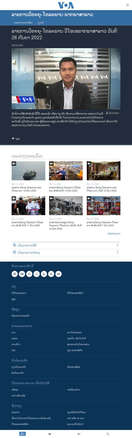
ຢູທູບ (14, 299)
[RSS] (44, 274)
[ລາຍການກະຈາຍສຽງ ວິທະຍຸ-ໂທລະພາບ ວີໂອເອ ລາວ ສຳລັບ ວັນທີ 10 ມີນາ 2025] (66, 205)
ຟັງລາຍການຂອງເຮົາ (21, 315)
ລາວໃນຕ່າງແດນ (74, 332)
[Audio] (79, 434)
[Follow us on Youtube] (22, 274)
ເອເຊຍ (15, 338)
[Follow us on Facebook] (15, 274)
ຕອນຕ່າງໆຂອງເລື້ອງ (23, 23)
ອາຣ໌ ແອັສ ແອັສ (18, 395)
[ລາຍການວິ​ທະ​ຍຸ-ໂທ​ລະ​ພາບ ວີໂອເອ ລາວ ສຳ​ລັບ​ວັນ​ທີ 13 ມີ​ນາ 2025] (66, 170)
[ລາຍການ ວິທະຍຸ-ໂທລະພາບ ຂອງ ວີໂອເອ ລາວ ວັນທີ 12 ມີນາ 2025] (103, 170)
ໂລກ (14, 350)
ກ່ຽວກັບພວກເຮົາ (19, 367)
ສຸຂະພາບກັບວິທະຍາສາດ (78, 344)
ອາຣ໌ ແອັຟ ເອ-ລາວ (75, 418)
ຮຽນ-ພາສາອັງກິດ (75, 350)
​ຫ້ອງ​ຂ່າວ (16, 412)
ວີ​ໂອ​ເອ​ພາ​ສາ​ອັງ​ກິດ (20, 424)
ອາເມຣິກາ (16, 344)
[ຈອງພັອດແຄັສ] (58, 274)
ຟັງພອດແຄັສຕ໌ (73, 367)
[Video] (50, 434)
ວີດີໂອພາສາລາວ (19, 293)
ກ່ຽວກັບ (41, 23)
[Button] (16, 139)
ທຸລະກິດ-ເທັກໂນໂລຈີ (76, 338)
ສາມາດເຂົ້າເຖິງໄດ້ (75, 424)
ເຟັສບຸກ (15, 389)
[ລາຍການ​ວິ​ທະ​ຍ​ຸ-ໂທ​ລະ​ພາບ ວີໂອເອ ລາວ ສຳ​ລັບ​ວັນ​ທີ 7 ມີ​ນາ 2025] (103, 205)
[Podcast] (51, 274)
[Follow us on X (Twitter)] (36, 274)
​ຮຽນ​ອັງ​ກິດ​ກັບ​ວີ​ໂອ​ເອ (76, 412)
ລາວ (14, 332)
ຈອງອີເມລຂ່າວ (73, 389)
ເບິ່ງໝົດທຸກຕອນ (114, 233)
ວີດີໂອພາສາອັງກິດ (75, 293)
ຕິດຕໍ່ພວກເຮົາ (18, 373)
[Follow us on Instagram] (29, 274)
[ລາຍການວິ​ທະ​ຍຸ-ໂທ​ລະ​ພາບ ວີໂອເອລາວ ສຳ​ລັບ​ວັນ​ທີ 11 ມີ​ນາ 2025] (28, 205)
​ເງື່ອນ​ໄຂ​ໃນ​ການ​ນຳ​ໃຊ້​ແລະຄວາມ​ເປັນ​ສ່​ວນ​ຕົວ (31, 418)
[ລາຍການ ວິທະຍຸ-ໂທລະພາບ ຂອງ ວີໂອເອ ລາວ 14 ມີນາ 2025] (28, 170)
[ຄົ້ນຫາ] (108, 434)
